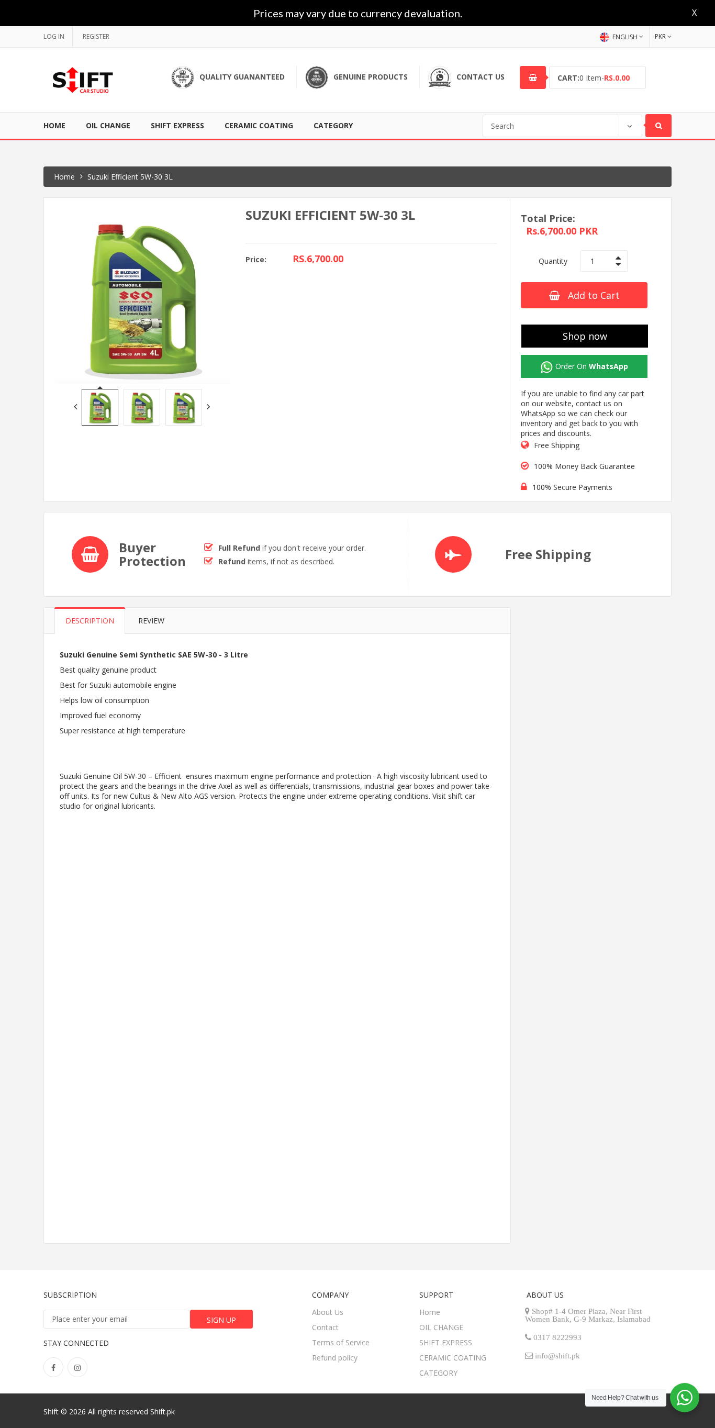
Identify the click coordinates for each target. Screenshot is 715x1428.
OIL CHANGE (108, 125)
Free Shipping (556, 445)
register (96, 36)
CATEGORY (333, 125)
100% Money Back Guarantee (584, 466)
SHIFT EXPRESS (177, 125)
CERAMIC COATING (259, 125)
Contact (325, 1327)
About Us (327, 1312)
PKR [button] (660, 36)
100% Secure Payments (572, 487)
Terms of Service (341, 1342)
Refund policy (335, 1358)
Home (54, 125)
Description (89, 621)
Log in (53, 36)
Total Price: (548, 218)
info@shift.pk (557, 1355)
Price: (255, 259)
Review (151, 621)
